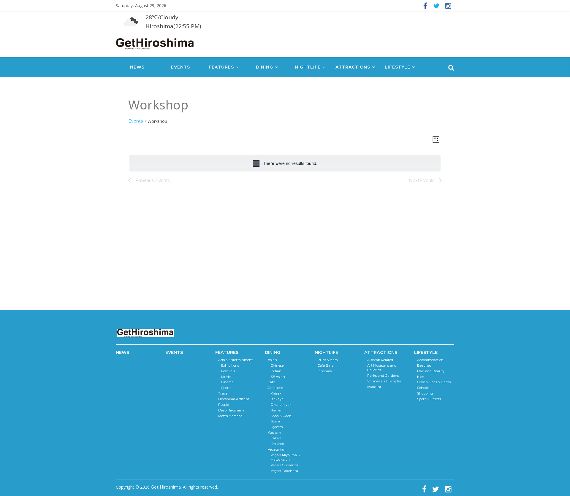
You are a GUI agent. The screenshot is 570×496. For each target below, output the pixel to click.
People (223, 405)
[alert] (285, 163)
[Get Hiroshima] (155, 42)
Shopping (425, 393)
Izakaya (277, 399)
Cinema (227, 382)
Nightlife (308, 67)
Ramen (277, 410)
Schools (423, 388)
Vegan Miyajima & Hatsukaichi (285, 457)
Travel (223, 393)
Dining (264, 67)
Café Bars (325, 365)
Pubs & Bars (328, 360)
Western (274, 432)
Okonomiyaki (281, 405)
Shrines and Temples (384, 381)
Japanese (275, 388)
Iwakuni (374, 387)
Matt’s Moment (230, 416)
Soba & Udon (281, 416)
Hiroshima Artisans (233, 399)
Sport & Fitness (429, 399)
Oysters (277, 427)
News (137, 67)
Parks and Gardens (383, 375)
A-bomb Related (380, 360)
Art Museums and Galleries (381, 367)
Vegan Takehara (284, 471)
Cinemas (325, 371)
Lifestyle (397, 67)
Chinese (277, 365)
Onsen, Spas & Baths (434, 382)
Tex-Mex (277, 444)
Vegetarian (277, 449)
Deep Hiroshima (231, 410)
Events (180, 67)
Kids (420, 377)
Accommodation (430, 360)
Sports (226, 388)
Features (221, 67)
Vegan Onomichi (284, 465)
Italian (276, 438)
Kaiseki (276, 393)
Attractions (352, 67)
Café (271, 382)
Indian (276, 371)
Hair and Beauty (430, 371)
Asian (272, 360)
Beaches (424, 365)
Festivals (228, 371)
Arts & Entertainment (235, 360)
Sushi (275, 421)
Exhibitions (230, 365)
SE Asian (278, 377)
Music (226, 377)
